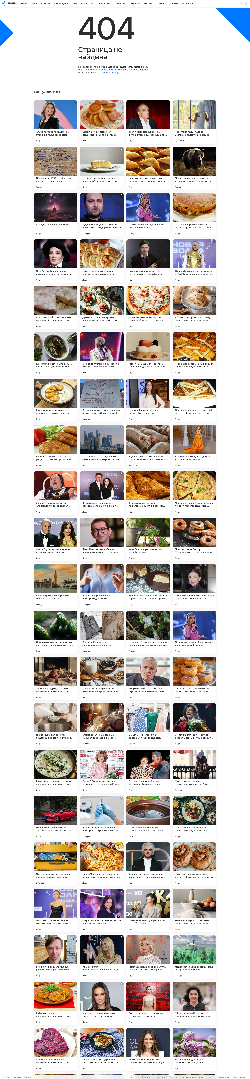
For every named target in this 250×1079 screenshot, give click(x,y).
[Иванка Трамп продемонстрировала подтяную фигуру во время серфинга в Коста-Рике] (102, 957)
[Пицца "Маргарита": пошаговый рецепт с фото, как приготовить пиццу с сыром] (102, 864)
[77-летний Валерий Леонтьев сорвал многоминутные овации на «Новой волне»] (194, 725)
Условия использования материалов (213, 1077)
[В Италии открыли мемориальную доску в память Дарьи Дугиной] (102, 400)
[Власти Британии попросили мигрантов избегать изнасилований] (55, 586)
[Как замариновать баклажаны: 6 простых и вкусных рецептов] (55, 354)
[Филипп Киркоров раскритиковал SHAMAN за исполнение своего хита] (194, 261)
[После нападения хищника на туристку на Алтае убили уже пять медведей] (194, 168)
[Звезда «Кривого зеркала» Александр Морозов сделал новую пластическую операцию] (55, 493)
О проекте (135, 1077)
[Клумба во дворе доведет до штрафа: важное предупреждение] (148, 539)
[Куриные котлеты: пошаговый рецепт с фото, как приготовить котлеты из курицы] (55, 446)
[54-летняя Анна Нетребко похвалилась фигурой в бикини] (194, 1003)
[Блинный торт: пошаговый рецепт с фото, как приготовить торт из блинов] (148, 586)
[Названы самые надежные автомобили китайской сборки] (55, 818)
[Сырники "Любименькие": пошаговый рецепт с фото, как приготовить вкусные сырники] (102, 122)
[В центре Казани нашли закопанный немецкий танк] (102, 632)
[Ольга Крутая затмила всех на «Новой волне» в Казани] (55, 539)
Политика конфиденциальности (182, 1077)
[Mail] (4, 3)
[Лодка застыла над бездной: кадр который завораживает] (194, 957)
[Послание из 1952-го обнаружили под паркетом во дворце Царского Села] (55, 168)
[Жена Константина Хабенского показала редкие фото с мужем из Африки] (102, 539)
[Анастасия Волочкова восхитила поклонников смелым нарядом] (148, 957)
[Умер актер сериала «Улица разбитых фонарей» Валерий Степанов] (55, 957)
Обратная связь (238, 1077)
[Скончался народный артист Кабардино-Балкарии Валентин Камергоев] (148, 771)
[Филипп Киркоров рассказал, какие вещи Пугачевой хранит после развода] (148, 864)
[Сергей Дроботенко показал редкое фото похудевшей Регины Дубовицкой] (102, 771)
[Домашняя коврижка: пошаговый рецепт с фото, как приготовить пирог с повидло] (194, 400)
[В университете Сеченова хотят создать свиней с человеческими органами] (148, 446)
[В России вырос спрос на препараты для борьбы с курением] (102, 586)
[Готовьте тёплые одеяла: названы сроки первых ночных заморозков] (148, 632)
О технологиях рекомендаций (154, 1077)
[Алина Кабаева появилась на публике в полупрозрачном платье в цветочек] (55, 122)
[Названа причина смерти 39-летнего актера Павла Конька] (148, 261)
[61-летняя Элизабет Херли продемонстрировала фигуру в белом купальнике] (148, 1049)
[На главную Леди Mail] (11, 3)
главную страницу (109, 72)
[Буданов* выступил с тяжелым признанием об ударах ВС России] (102, 215)
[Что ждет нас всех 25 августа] (55, 215)
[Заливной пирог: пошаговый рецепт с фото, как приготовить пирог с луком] (194, 215)
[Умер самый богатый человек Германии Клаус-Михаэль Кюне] (148, 678)
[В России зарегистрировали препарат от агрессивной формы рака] (102, 818)
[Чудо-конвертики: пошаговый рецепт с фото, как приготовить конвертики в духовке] (148, 168)
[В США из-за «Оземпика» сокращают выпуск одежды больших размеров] (148, 725)
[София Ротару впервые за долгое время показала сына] (102, 910)
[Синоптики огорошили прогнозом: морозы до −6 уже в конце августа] (194, 771)
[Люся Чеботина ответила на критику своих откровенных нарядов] (55, 910)
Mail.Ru (6, 1077)
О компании (16, 1077)
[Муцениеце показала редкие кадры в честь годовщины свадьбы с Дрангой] (102, 1003)
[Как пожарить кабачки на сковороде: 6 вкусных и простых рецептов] (55, 400)
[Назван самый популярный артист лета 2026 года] (148, 910)
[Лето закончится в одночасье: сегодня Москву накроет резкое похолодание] (102, 446)
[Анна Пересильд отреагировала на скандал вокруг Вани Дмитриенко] (148, 1003)
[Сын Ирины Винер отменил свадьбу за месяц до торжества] (55, 261)
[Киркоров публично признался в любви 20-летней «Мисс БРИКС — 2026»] (102, 354)
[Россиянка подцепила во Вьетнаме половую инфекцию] (194, 122)
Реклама (27, 1077)
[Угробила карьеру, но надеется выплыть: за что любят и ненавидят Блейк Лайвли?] (194, 446)
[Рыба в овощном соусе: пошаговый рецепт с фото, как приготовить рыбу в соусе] (55, 1003)
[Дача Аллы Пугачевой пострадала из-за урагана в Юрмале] (194, 632)
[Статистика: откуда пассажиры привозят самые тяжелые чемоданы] (55, 864)
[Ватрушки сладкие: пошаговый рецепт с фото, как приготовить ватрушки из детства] (194, 864)
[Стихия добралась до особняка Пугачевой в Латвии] (148, 215)
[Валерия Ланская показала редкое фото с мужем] (148, 400)
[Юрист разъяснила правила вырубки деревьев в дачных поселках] (102, 725)
